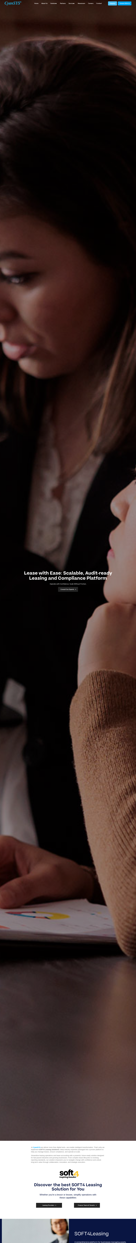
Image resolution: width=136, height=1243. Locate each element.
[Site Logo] (13, 3)
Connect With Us (125, 3)
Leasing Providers (48, 1205)
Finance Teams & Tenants (86, 1205)
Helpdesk (112, 3)
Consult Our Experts (67, 589)
